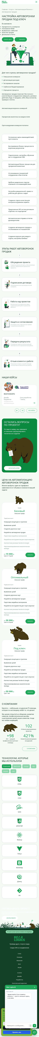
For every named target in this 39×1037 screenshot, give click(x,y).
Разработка (19, 980)
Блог (19, 964)
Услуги (11, 9)
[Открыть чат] (34, 1032)
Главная (4, 9)
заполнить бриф (14, 468)
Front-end (6, 766)
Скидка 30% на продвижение (19, 948)
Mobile (5, 771)
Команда (19, 957)
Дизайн (19, 976)
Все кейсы (31, 410)
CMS (13, 771)
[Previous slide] (17, 410)
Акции (19, 967)
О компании (31, 748)
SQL (33, 766)
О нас (19, 954)
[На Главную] (4, 2)
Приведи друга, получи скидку (19, 944)
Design (26, 766)
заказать (22, 39)
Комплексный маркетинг (19, 983)
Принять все (16, 1032)
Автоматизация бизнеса (23, 9)
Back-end (17, 766)
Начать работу (11, 918)
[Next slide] (22, 410)
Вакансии (19, 960)
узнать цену (8, 39)
